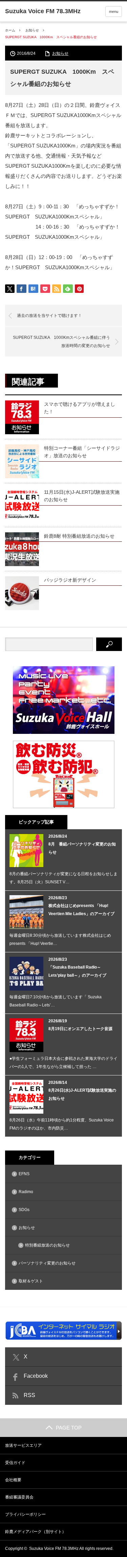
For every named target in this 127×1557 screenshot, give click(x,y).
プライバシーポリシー (25, 1514)
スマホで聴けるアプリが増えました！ (79, 407)
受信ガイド (15, 1462)
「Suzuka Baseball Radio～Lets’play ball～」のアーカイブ (77, 971)
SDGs (24, 1209)
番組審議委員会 (19, 1497)
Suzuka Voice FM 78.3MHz (54, 1548)
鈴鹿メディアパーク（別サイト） (35, 1531)
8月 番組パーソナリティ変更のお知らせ (82, 848)
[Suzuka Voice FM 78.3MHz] (43, 11)
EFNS (24, 1173)
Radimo (26, 1191)
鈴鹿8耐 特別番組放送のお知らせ (79, 536)
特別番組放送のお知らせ (47, 1245)
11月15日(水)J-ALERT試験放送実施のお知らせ (82, 495)
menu (113, 11)
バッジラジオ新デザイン (70, 580)
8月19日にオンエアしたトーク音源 (80, 1028)
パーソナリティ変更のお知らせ (47, 1263)
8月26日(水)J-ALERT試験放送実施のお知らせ (82, 1094)
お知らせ (32, 30)
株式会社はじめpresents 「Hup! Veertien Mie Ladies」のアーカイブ (81, 909)
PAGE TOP (69, 1428)
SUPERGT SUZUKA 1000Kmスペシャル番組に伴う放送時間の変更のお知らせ (61, 341)
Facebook (36, 1376)
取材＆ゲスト (31, 1281)
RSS (29, 1395)
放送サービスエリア (23, 1445)
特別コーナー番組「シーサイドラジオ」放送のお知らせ (82, 451)
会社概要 (13, 1480)
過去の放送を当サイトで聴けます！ (49, 315)
